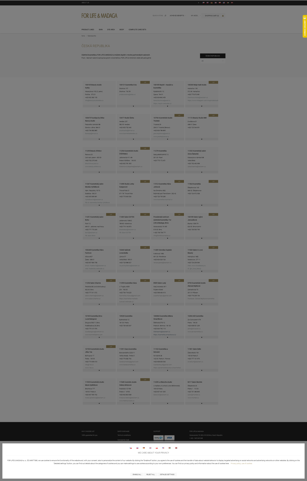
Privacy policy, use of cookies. (241, 463)
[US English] (163, 448)
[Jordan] (170, 448)
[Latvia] (176, 448)
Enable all (137, 474)
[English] (150, 448)
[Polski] (157, 448)
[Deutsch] (144, 448)
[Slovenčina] (137, 448)
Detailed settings (167, 474)
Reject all (150, 474)
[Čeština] (131, 448)
